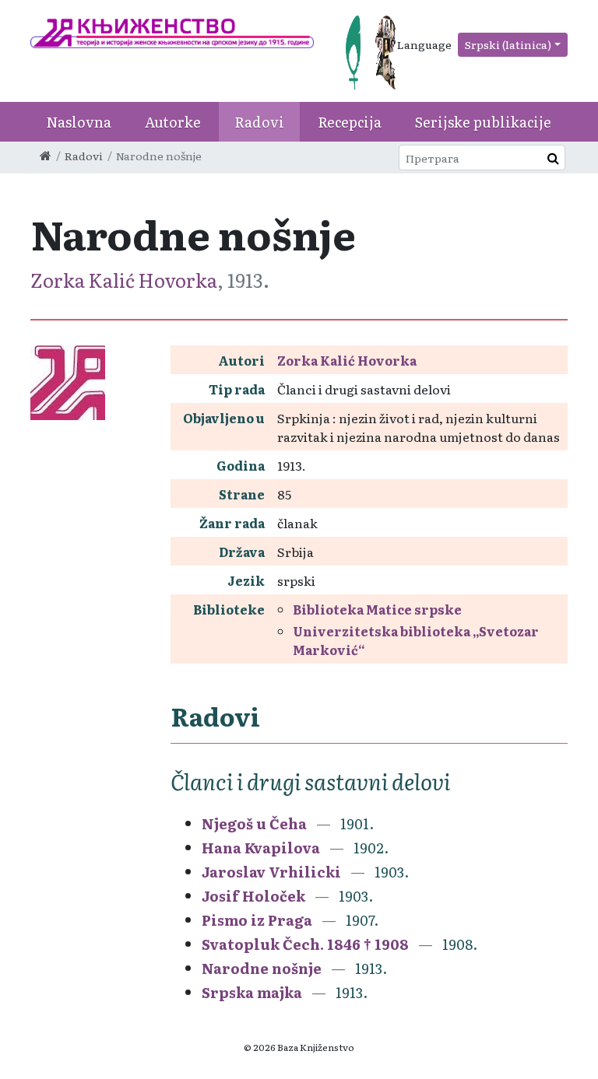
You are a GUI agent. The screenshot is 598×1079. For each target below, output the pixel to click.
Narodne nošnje (262, 968)
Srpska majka (252, 992)
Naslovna (78, 121)
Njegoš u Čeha (254, 823)
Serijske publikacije (483, 121)
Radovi (259, 121)
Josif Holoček (253, 895)
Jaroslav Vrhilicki (271, 871)
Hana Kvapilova (261, 847)
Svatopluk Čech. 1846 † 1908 (305, 944)
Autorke (173, 121)
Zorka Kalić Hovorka (123, 279)
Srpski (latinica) (508, 44)
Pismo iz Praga (257, 919)
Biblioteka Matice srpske (377, 609)
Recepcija (350, 121)
